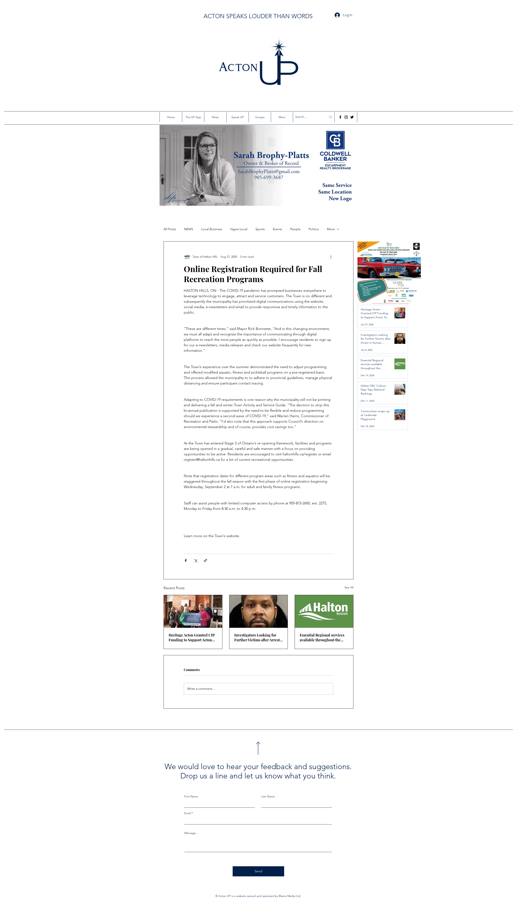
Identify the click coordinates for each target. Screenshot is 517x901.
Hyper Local (238, 229)
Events (277, 229)
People (295, 229)
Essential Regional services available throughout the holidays (322, 637)
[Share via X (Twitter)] (196, 560)
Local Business (211, 229)
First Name (191, 796)
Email (187, 813)
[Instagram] (346, 117)
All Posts (170, 229)
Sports (260, 229)
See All (349, 587)
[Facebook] (340, 117)
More (331, 229)
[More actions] (330, 256)
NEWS (188, 229)
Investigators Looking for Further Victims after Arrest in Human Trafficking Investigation (257, 637)
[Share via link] (205, 560)
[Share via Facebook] (186, 560)
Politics (314, 229)
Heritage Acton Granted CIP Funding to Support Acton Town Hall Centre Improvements (192, 637)
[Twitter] (352, 117)
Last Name (268, 796)
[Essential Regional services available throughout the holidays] (324, 611)
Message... (191, 833)
